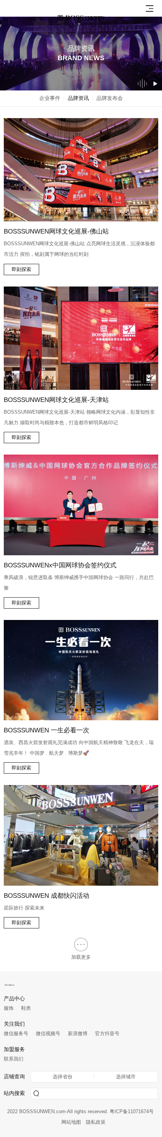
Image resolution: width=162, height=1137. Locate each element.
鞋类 (26, 1008)
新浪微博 (77, 1033)
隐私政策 (95, 1122)
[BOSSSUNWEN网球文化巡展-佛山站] (81, 169)
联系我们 (13, 1059)
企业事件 (49, 98)
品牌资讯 (78, 98)
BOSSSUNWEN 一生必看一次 (46, 730)
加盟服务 (14, 1049)
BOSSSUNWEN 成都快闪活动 (46, 895)
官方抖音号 (107, 1033)
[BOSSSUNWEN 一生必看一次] (81, 670)
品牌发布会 (109, 98)
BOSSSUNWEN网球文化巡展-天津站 (56, 399)
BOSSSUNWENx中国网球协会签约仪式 (60, 565)
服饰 (9, 1008)
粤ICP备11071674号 (132, 1111)
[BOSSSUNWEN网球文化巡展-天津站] (81, 338)
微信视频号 (48, 1033)
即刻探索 (21, 269)
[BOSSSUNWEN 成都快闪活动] (81, 835)
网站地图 (71, 1122)
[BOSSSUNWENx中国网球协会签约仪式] (81, 505)
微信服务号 (16, 1033)
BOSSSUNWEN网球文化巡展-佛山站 (56, 231)
